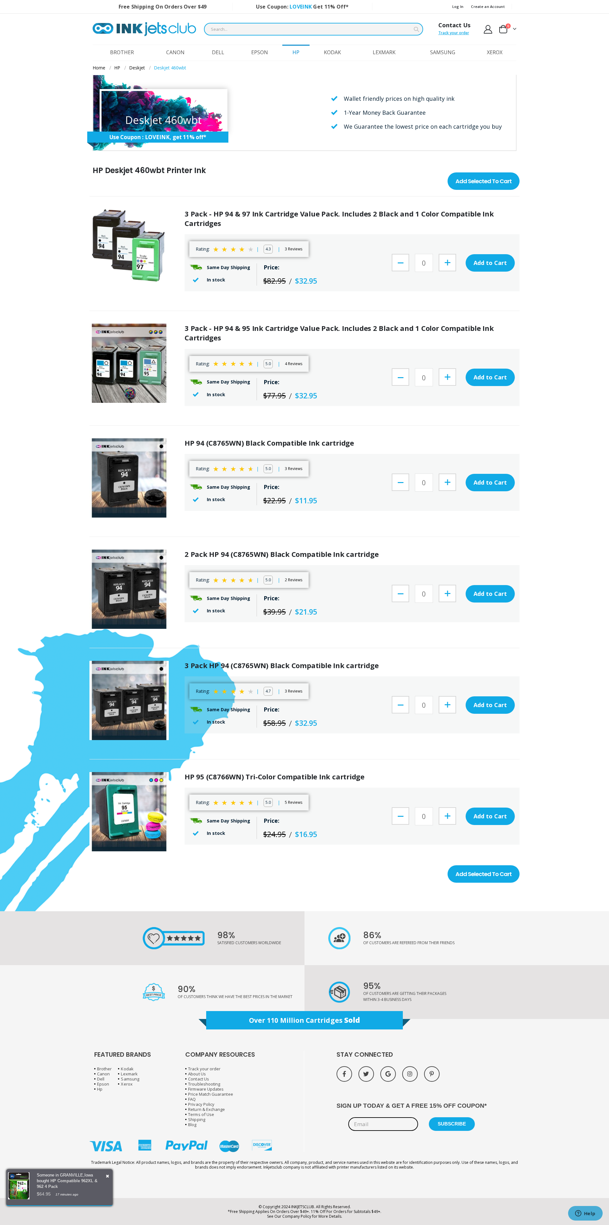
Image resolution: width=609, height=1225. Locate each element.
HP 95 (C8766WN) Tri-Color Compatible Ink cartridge (274, 776)
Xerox (126, 1083)
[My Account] (488, 29)
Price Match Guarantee (210, 1094)
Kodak (127, 1068)
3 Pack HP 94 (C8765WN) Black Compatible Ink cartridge (281, 665)
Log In (458, 6)
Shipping (196, 1119)
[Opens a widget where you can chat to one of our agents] (585, 1214)
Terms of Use (201, 1114)
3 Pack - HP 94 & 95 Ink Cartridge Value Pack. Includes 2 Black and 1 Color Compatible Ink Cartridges (339, 333)
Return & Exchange (206, 1109)
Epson (103, 1083)
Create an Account (488, 6)
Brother (104, 1068)
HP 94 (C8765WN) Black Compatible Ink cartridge (269, 443)
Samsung (130, 1078)
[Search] (416, 29)
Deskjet (137, 68)
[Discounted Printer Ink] (144, 29)
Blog (192, 1124)
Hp (99, 1089)
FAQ (192, 1099)
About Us (197, 1073)
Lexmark (129, 1073)
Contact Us (454, 25)
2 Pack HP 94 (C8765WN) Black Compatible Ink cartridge (281, 554)
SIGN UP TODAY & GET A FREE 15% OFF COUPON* (412, 1105)
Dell (100, 1078)
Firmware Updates (206, 1089)
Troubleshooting (204, 1083)
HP (117, 68)
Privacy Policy (201, 1104)
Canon (103, 1073)
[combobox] (313, 29)
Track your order (453, 32)
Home (99, 68)
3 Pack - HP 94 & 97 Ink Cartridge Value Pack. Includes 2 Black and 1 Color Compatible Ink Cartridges (339, 218)
